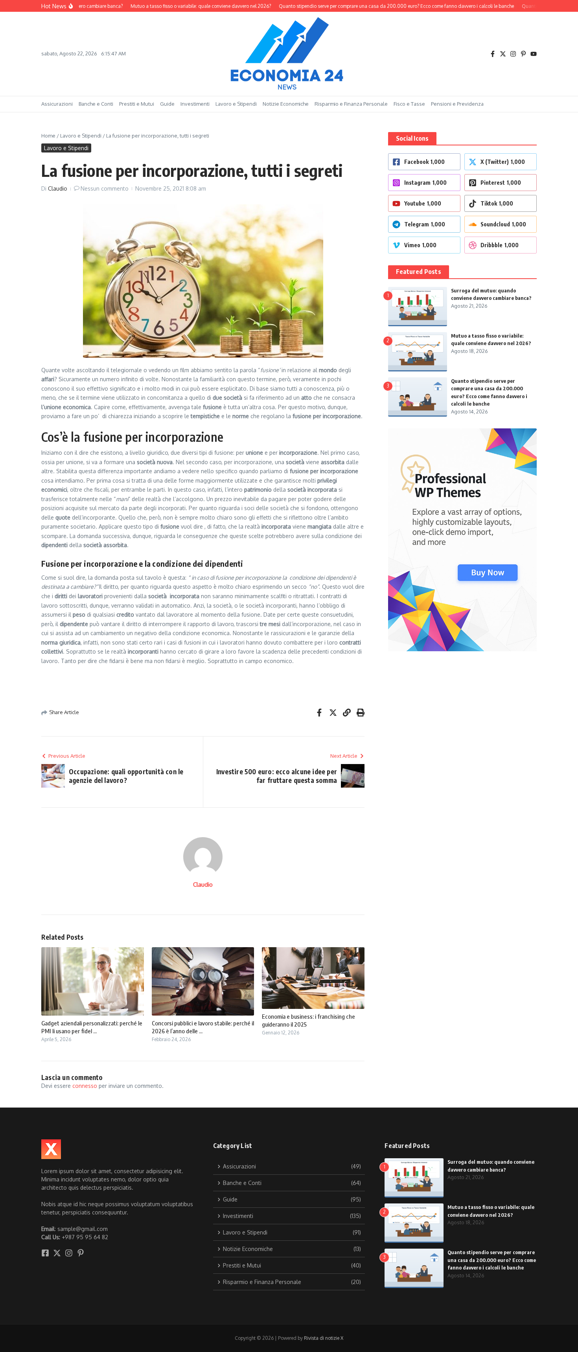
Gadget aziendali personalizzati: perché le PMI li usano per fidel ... (91, 1027)
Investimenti (195, 104)
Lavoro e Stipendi (236, 104)
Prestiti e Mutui (136, 104)
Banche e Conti (96, 104)
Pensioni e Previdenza (457, 104)
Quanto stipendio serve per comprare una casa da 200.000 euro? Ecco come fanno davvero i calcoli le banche (491, 1260)
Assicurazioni (57, 104)
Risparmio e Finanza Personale (351, 104)
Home (48, 135)
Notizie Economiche (286, 104)
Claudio (57, 188)
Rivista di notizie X (323, 1338)
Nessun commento (105, 188)
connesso (84, 1085)
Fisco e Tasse (409, 104)
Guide (167, 104)
